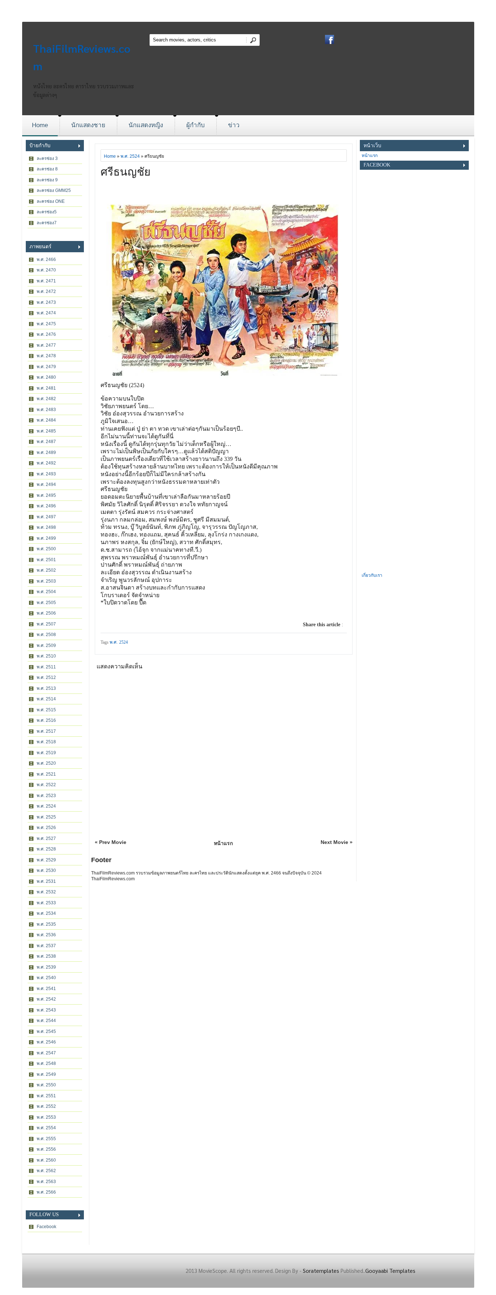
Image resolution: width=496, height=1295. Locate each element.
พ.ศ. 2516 (46, 720)
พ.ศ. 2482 (46, 398)
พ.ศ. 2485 (46, 431)
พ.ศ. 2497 (46, 516)
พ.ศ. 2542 (46, 999)
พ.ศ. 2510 (46, 656)
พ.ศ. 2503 (46, 581)
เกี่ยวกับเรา (372, 575)
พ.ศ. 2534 (46, 913)
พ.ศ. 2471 (46, 280)
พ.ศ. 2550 (46, 1084)
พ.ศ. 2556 (46, 1149)
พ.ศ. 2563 (46, 1181)
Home (40, 125)
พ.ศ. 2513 (46, 688)
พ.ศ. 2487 (46, 441)
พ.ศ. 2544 (46, 1020)
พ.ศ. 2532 (46, 891)
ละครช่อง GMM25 (54, 190)
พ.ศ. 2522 (46, 784)
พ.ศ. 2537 (46, 945)
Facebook (46, 1226)
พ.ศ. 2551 (46, 1095)
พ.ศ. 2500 (46, 548)
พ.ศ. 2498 (46, 527)
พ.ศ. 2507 (46, 624)
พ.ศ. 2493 (46, 473)
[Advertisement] (414, 462)
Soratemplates (321, 1270)
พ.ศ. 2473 (46, 302)
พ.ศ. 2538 (46, 956)
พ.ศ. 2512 (46, 677)
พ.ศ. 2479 (46, 366)
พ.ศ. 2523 (46, 795)
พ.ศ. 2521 (46, 774)
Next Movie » (337, 842)
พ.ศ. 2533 (46, 902)
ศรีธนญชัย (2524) (122, 385)
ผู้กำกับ (195, 125)
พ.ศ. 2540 (46, 977)
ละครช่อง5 (47, 211)
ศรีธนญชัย (126, 172)
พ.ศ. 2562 (46, 1170)
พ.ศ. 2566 (46, 1192)
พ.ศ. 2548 (46, 1063)
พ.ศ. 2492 (46, 463)
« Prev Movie (110, 842)
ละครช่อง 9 (47, 179)
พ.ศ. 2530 (46, 870)
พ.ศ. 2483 (46, 409)
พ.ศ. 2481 (46, 388)
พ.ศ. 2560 (46, 1160)
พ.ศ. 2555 (46, 1138)
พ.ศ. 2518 (46, 741)
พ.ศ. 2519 (46, 752)
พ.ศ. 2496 (46, 505)
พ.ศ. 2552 (46, 1106)
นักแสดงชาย (88, 125)
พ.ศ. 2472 (46, 291)
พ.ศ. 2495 (46, 495)
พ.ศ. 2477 (46, 345)
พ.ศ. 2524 (46, 806)
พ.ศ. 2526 (46, 827)
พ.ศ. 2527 (46, 838)
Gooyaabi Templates (390, 1270)
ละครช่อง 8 (47, 169)
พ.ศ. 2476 (46, 334)
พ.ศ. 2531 (46, 881)
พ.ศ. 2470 (46, 270)
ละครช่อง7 (47, 222)
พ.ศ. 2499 (46, 538)
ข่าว (234, 125)
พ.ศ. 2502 (46, 570)
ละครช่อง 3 (47, 158)
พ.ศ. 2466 (46, 259)
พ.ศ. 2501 (46, 559)
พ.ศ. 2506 (46, 613)
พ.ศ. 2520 (46, 763)
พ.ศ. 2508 (46, 634)
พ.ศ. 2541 (46, 988)
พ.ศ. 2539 (46, 967)
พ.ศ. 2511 (46, 666)
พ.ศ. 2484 (46, 420)
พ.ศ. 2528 (46, 849)
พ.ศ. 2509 (46, 645)
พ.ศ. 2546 (46, 1042)
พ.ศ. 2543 (46, 1010)
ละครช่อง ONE (51, 201)
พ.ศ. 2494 (46, 484)
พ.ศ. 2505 (46, 602)
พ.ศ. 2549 (46, 1074)
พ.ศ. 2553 (46, 1117)
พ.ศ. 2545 (46, 1031)
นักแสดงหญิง (146, 125)
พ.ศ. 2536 (46, 934)
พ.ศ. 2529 (46, 859)
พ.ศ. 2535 (46, 924)
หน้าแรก (223, 843)
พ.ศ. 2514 (46, 698)
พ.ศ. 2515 (46, 709)
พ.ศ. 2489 (46, 452)
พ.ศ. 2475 (46, 323)
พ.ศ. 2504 (46, 591)
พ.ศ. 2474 (46, 312)
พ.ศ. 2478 (46, 355)
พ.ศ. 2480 (46, 377)
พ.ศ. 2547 (46, 1052)
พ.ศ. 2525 (46, 817)
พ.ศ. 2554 (46, 1127)
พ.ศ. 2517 (46, 731)
